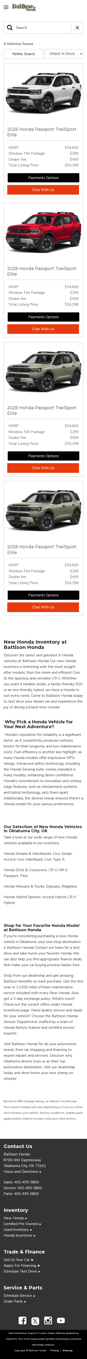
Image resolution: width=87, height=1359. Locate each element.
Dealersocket (38, 1339)
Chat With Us (43, 189)
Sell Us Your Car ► (19, 1259)
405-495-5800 (26, 1182)
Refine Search (23, 54)
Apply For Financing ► (22, 1265)
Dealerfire (11, 1339)
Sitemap (68, 1350)
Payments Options (43, 177)
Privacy (55, 1350)
